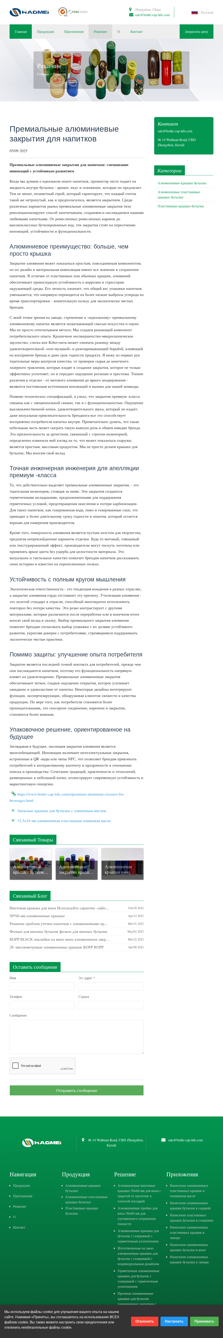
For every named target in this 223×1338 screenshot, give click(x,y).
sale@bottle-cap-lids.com (152, 14)
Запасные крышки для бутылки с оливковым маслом (61, 810)
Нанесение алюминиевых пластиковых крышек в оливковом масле (189, 1190)
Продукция (45, 31)
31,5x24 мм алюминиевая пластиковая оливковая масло (64, 820)
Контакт (136, 31)
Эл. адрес (86, 977)
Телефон (16, 996)
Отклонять (144, 1321)
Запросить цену (196, 31)
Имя (13, 977)
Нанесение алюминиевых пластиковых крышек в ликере (189, 1232)
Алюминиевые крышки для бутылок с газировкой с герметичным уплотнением (138, 1235)
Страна (83, 996)
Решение (100, 31)
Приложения (73, 31)
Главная (21, 31)
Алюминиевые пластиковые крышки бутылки (86, 1199)
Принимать (204, 1321)
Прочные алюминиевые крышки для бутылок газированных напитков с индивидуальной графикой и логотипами (139, 1303)
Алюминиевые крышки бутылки (182, 183)
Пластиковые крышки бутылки (181, 206)
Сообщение (18, 1015)
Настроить (174, 1321)
